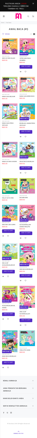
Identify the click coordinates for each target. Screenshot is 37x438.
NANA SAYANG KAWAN (9, 161)
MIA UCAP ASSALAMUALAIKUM (8, 264)
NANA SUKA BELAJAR (8, 96)
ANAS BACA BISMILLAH (9, 356)
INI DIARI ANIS (24, 198)
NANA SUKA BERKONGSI (27, 96)
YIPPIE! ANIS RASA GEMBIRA (25, 59)
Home (2, 23)
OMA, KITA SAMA (25, 350)
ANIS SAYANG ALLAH (8, 58)
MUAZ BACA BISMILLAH (27, 161)
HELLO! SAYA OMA (8, 198)
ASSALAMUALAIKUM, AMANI (8, 307)
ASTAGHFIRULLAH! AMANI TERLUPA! (25, 226)
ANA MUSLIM (5, 56)
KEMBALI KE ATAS (18, 434)
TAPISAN (7, 34)
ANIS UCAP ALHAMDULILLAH (25, 313)
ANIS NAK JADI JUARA (8, 224)
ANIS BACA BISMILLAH (26, 269)
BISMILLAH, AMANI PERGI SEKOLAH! (27, 124)
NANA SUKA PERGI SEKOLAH (7, 124)
